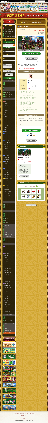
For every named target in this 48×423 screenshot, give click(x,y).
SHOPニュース (43, 10)
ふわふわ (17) (7, 187)
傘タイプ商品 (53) (8, 195)
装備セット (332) (7, 92)
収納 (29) (6, 255)
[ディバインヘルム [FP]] (39, 197)
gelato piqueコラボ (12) (8, 29)
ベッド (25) (6, 259)
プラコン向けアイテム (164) (7, 314)
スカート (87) (7, 159)
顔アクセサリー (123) (8, 178)
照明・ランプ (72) (8, 287)
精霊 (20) (6, 218)
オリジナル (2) (7, 222)
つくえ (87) (6, 261)
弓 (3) (6, 127)
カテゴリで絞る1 (6, 49)
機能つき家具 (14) (8, 272)
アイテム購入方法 (25, 20)
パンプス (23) (7, 174)
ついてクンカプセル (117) (7, 210)
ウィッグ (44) (7, 135)
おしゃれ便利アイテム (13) (9, 84)
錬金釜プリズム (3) (7, 328)
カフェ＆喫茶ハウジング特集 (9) (10, 36)
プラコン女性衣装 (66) (8, 318)
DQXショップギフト (8, 332)
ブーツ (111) (7, 170)
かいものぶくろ (43, 6)
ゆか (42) (6, 298)
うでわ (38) (6, 163)
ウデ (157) (6, 161)
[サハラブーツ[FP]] (23, 197)
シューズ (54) (7, 172)
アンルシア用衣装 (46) (8, 240)
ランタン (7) (7, 198)
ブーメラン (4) (7, 125)
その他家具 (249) (7, 281)
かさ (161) (6, 185)
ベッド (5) (6, 289)
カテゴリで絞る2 (6, 54)
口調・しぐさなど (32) (8, 320)
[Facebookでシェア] (28, 135)
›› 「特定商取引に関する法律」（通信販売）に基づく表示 (24, 413)
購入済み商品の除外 (6, 69)
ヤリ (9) (6, 112)
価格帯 (4, 58)
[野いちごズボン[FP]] (39, 191)
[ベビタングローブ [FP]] (34, 197)
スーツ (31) (6, 146)
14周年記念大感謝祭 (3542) (9, 31)
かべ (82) (6, 300)
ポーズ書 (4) (6, 227)
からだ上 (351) (7, 140)
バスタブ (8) (7, 264)
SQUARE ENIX (5, 1)
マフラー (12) (7, 193)
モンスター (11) (7, 216)
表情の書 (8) (6, 232)
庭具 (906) (6, 283)
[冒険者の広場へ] (5, 11)
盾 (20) (6, 131)
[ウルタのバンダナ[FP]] (23, 191)
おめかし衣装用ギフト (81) (7, 236)
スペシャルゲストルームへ (9, 339)
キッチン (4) (7, 274)
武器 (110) (6, 101)
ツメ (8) (6, 118)
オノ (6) (6, 114)
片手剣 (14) (6, 103)
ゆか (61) (6, 266)
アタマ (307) (7, 133)
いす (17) (6, 296)
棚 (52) (6, 257)
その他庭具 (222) (7, 311)
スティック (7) (7, 108)
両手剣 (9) (6, 105)
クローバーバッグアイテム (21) (8, 80)
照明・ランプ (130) (8, 270)
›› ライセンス (24, 418)
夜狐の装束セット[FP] (24, 157)
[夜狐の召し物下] (31, 76)
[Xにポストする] (31, 135)
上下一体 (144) (7, 142)
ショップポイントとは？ (36, 20)
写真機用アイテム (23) (8, 234)
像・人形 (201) (7, 291)
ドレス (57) (6, 144)
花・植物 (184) (7, 285)
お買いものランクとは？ (26, 22)
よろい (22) (6, 148)
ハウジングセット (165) (8, 94)
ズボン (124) (7, 157)
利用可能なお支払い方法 (36, 22)
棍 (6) (6, 116)
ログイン (9, 21)
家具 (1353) (7, 253)
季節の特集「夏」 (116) (8, 33)
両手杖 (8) (6, 110)
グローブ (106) (7, 165)
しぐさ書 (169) (7, 225)
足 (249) (6, 168)
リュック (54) (7, 189)
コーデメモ (43, 8)
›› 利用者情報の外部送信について (24, 416)
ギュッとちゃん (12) (8, 191)
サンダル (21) (7, 176)
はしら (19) (6, 302)
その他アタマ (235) (8, 138)
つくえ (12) (6, 294)
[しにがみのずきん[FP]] (28, 191)
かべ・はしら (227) (8, 268)
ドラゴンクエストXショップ (24, 6)
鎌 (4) (6, 129)
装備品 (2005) (5, 99)
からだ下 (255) (7, 155)
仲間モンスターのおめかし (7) (9, 323)
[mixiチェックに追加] (34, 135)
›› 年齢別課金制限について (24, 415)
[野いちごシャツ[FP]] (34, 191)
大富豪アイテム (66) (8, 330)
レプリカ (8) (7, 213)
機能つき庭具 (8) (7, 304)
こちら (37, 123)
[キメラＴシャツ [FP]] (28, 197)
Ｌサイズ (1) (7, 251)
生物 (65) (6, 220)
